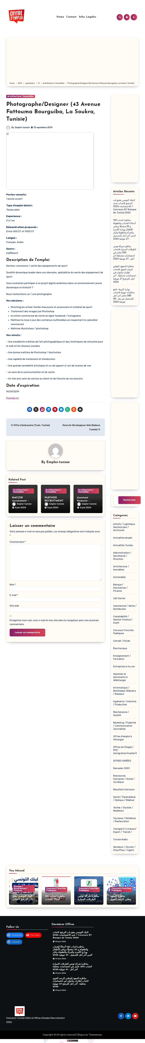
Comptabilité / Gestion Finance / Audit (123, 619)
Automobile (119, 577)
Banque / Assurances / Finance (120, 587)
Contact (71, 17)
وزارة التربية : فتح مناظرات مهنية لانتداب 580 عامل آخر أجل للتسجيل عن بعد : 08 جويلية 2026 (124, 295)
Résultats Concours (124, 789)
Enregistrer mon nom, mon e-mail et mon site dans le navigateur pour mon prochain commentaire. (54, 622)
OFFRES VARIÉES (122, 760)
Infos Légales (87, 17)
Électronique (120, 648)
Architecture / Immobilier (20, 96)
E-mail (14, 595)
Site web (14, 605)
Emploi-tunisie (22, 127)
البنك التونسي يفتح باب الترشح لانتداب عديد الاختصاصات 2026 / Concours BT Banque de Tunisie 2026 (124, 206)
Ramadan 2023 (121, 768)
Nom (13, 584)
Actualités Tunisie (123, 545)
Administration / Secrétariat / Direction (122, 555)
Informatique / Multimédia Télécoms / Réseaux (124, 690)
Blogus (81, 1034)
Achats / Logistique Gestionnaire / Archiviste (124, 527)
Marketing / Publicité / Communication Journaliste (124, 725)
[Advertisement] (73, 60)
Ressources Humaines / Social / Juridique (124, 778)
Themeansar (95, 1034)
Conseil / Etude (121, 641)
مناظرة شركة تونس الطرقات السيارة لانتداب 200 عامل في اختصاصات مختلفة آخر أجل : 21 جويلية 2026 (124, 252)
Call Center (119, 598)
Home (60, 17)
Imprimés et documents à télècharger (120, 677)
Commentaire (18, 542)
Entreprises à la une (124, 666)
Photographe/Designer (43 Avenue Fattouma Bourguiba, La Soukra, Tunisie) (53, 112)
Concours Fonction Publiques (56, 889)
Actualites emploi (122, 537)
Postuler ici (12, 398)
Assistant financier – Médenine (83, 501)
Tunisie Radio (120, 839)
